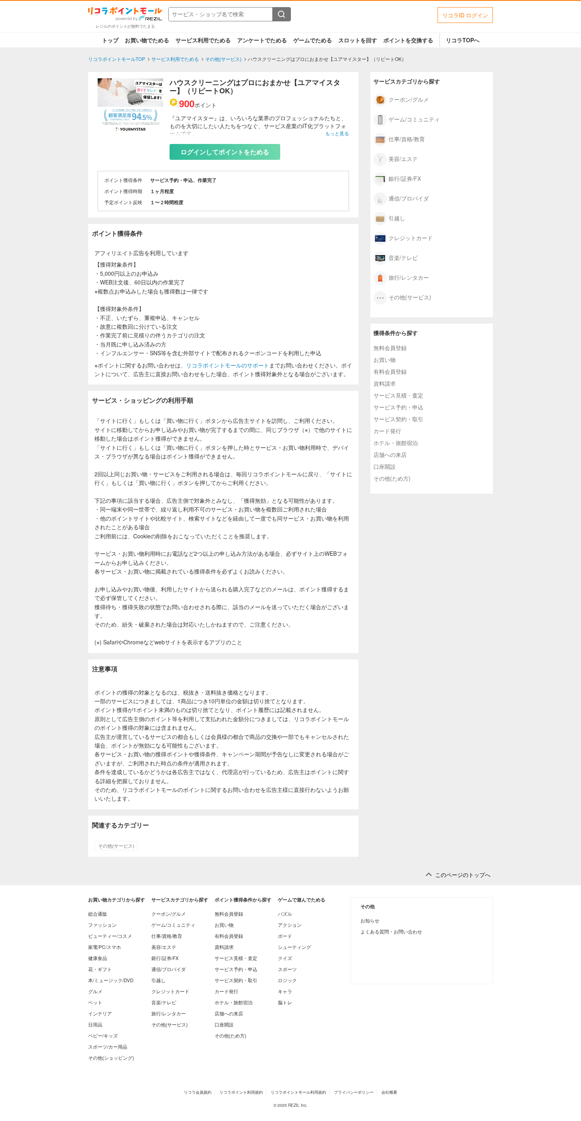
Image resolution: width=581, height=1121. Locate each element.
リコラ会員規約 (197, 1092)
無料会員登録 (390, 347)
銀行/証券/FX (405, 178)
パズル (285, 913)
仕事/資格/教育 (407, 138)
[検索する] (281, 14)
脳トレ (285, 1002)
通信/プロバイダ (409, 198)
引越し (397, 218)
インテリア (100, 1013)
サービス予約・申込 (398, 407)
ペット (95, 1002)
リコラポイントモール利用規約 (298, 1092)
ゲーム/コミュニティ (414, 119)
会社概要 (389, 1092)
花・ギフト (100, 969)
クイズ (285, 957)
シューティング (294, 946)
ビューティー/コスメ (110, 935)
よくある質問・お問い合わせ (391, 931)
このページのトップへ (462, 875)
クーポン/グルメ (409, 99)
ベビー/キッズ (103, 1035)
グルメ (95, 991)
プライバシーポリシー (354, 1092)
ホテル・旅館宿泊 (396, 442)
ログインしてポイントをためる (225, 151)
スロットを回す (357, 40)
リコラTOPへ (462, 40)
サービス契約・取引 (398, 419)
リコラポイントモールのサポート (227, 365)
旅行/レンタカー (409, 277)
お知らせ (369, 920)
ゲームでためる (312, 40)
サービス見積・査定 (398, 395)
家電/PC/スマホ (104, 946)
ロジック (287, 980)
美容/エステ (403, 158)
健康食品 (97, 957)
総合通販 (97, 913)
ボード (285, 935)
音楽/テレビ (403, 257)
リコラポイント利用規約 (241, 1092)
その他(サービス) (116, 845)
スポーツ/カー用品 (107, 1046)
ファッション (102, 924)
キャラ (285, 991)
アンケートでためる (262, 40)
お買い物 (385, 359)
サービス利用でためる (203, 40)
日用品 (95, 1024)
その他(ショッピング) (111, 1057)
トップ (110, 40)
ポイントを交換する (408, 40)
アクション (290, 924)
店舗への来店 (390, 454)
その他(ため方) (392, 478)
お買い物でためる (147, 40)
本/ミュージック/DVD (111, 980)
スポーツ (287, 969)
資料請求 (385, 383)
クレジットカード (411, 237)
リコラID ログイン (465, 15)
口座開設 (385, 466)
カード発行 (387, 431)
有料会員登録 (390, 371)
